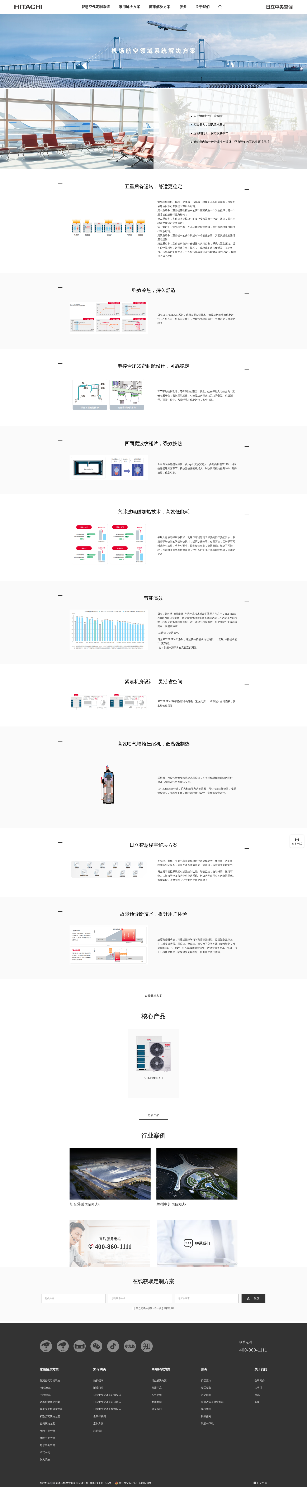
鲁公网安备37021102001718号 (135, 1483)
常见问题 (206, 1394)
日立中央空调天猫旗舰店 (107, 1409)
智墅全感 (46, 1395)
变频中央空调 (47, 1430)
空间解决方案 (47, 1423)
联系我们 (98, 1430)
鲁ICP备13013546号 (100, 1483)
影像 (257, 1402)
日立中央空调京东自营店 (107, 1402)
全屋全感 (46, 1387)
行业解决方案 (159, 1380)
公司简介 (260, 1380)
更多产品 (153, 1115)
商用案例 (157, 1402)
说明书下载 (207, 1423)
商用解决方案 (159, 7)
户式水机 (45, 1452)
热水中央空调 (47, 1445)
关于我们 (202, 7)
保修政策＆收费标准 (212, 1402)
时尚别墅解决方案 (50, 1402)
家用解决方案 (129, 7)
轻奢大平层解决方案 (51, 1409)
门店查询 (206, 1380)
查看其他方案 (153, 995)
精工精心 (206, 1387)
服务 (182, 7)
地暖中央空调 (47, 1437)
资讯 (257, 1394)
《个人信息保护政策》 (163, 1308)
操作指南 (206, 1409)
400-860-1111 (253, 1350)
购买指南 (98, 1380)
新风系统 (45, 1459)
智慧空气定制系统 (95, 7)
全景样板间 (99, 1416)
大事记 (258, 1387)
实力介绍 (157, 1394)
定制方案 (98, 1423)
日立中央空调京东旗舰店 (107, 1394)
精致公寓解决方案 (50, 1416)
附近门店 (98, 1387)
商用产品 (157, 1387)
